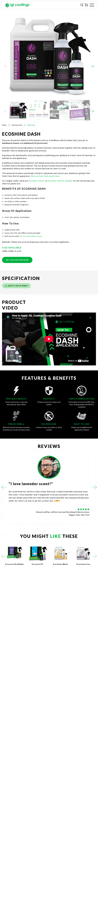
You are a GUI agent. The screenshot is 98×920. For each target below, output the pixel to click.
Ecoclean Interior (36, 181)
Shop (4, 125)
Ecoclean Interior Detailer (60, 181)
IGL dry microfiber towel (30, 236)
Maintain (31, 125)
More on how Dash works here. (46, 176)
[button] (5, 66)
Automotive (17, 125)
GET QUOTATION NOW (17, 260)
